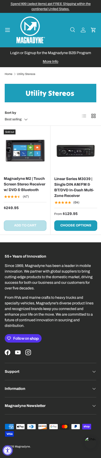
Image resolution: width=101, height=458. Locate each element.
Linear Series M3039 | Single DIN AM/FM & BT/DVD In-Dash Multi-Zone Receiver (74, 187)
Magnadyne (22, 446)
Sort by (10, 112)
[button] (93, 30)
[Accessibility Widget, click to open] (7, 450)
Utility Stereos (26, 74)
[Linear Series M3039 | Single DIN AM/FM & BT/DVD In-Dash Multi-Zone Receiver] (75, 150)
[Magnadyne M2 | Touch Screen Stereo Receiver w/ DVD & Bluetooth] (25, 150)
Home (8, 74)
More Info (50, 61)
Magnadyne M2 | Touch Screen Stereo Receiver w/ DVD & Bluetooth (24, 184)
